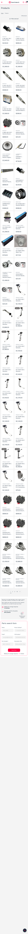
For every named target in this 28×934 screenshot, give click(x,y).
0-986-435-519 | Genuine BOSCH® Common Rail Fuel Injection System (20, 109)
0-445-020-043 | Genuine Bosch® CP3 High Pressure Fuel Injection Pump (7, 62)
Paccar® (5, 178)
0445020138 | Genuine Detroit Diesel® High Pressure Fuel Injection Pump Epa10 (20, 557)
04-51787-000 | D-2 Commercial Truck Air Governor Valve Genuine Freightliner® (20, 486)
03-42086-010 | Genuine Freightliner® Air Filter (20, 227)
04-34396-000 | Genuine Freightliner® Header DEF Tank (20, 417)
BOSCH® (5, 83)
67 (17, 591)
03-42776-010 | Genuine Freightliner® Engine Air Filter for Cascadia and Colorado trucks (7, 251)
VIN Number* (17, 634)
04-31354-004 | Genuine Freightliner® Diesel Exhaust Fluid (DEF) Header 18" (7, 393)
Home (2, 13)
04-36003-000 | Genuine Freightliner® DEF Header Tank (7, 486)
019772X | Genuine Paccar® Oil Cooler (7, 181)
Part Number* (5, 641)
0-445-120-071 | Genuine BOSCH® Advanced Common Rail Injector (7, 86)
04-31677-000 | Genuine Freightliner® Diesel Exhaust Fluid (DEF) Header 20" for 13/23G (20, 393)
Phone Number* (18, 627)
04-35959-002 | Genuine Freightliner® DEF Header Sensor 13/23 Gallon (20, 464)
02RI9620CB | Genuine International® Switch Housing (7, 204)
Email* (3, 634)
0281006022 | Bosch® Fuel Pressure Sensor (20, 181)
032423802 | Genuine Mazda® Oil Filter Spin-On (20, 274)
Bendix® (18, 36)
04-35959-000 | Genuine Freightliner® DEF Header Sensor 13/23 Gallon (7, 464)
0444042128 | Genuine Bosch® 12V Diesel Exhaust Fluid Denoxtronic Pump (7, 509)
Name (3, 627)
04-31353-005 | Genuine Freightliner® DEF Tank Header (7, 347)
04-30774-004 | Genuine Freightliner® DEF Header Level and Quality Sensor (7, 323)
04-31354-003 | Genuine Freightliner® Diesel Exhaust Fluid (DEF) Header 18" (20, 370)
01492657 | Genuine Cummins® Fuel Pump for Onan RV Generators (20, 157)
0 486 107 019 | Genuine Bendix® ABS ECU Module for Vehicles (20, 39)
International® (7, 202)
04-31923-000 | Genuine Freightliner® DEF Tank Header (7, 417)
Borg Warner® (6, 154)
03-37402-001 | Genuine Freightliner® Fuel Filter (7, 227)
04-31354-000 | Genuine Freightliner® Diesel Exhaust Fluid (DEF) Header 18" (20, 347)
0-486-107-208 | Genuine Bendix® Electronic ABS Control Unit (7, 109)
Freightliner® (6, 225)
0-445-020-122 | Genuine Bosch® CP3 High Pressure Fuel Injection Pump (20, 62)
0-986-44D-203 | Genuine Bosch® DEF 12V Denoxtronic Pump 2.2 (7, 133)
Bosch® (5, 36)
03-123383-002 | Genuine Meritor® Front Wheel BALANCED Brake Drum (20, 204)
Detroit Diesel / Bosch (7, 555)
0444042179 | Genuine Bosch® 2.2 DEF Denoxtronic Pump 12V (20, 533)
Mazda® (18, 130)
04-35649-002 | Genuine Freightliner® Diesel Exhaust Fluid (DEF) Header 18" (20, 440)
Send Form (14, 650)
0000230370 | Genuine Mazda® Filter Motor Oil (20, 133)
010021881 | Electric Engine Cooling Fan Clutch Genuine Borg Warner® (7, 156)
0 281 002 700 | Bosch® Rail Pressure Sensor (7, 39)
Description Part (18, 641)
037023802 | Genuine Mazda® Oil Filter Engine (7, 300)
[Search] (23, 2)
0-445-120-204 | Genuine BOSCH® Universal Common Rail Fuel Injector (20, 86)
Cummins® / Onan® (19, 155)
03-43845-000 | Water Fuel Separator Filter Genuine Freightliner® (20, 251)
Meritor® (18, 202)
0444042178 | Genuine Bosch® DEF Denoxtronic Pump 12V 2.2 (7, 533)
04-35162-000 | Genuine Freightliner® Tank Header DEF (7, 440)
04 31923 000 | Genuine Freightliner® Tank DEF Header (20, 300)
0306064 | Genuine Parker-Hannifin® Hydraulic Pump (7, 276)
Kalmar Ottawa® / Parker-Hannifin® (7, 273)
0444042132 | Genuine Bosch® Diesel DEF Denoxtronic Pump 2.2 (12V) (20, 509)
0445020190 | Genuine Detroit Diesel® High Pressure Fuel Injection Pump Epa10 (20, 582)
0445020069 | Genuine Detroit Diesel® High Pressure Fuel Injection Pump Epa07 (7, 557)
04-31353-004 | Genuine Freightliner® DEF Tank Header (20, 323)
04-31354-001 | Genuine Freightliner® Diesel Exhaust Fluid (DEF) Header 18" (7, 370)
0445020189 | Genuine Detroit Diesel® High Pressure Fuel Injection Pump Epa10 (7, 582)
